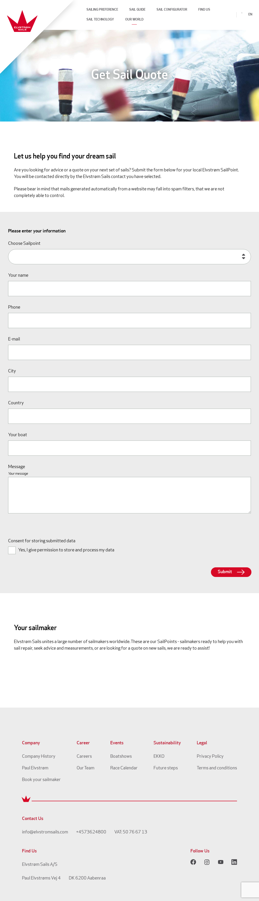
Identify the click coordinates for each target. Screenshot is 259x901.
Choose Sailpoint (24, 244)
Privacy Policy (210, 756)
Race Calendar (124, 768)
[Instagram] (207, 862)
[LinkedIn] (234, 862)
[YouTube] (220, 862)
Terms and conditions (217, 768)
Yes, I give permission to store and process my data (66, 550)
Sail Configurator (172, 9)
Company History (38, 756)
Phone (14, 307)
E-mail (14, 339)
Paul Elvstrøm (35, 768)
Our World (134, 19)
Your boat (17, 435)
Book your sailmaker (41, 780)
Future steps (166, 768)
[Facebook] (193, 862)
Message (16, 467)
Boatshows (121, 756)
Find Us (204, 9)
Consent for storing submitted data (41, 541)
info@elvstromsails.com (45, 832)
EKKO (159, 756)
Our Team (85, 768)
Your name (18, 275)
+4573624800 (91, 832)
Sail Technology (100, 19)
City (12, 371)
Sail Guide (137, 9)
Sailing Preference (102, 9)
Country (16, 403)
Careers (84, 756)
